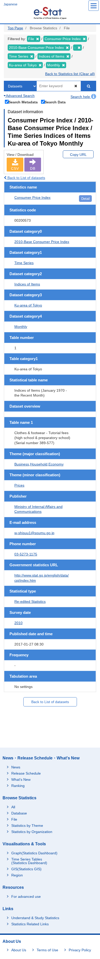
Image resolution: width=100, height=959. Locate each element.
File (14, 819)
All (13, 807)
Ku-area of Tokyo (28, 305)
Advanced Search (20, 95)
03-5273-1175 (25, 554)
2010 (18, 623)
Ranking (18, 785)
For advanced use (26, 896)
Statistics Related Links (30, 924)
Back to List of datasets (25, 178)
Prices (19, 485)
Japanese (10, 4)
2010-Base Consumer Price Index (41, 242)
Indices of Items (27, 284)
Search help (81, 97)
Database (19, 813)
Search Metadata (23, 102)
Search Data (55, 102)
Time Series (24, 263)
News (15, 767)
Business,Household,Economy (39, 464)
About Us (18, 950)
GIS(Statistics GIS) (26, 869)
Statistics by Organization (31, 831)
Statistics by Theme (27, 825)
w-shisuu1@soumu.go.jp (34, 533)
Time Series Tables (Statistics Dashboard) (29, 861)
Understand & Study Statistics (35, 918)
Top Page (15, 28)
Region (17, 875)
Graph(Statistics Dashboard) (34, 853)
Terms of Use (47, 950)
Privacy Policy (80, 950)
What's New (21, 779)
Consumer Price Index (32, 197)
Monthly (20, 327)
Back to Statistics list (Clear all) (70, 74)
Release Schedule (26, 773)
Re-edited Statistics (30, 601)
